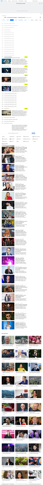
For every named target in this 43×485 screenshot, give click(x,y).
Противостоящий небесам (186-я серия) (10, 104)
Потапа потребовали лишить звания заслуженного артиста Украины (21, 222)
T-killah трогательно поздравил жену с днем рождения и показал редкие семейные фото (21, 176)
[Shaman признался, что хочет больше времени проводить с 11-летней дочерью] (21, 355)
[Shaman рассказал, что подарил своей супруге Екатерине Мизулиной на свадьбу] (35, 436)
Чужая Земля (6, 108)
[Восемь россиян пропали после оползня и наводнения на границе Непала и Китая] (21, 449)
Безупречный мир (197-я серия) (9, 34)
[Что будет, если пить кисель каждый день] (8, 409)
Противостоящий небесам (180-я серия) (10, 93)
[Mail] (1, 1)
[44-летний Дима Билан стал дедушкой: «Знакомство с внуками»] (8, 423)
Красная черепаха (7, 29)
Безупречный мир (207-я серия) (9, 53)
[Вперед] (41, 3)
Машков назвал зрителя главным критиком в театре (20, 277)
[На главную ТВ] (2, 1)
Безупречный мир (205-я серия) (9, 49)
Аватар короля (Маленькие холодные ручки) (11, 25)
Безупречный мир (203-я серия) (9, 45)
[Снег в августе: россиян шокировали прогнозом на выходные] (35, 382)
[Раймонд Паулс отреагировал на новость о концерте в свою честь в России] (8, 342)
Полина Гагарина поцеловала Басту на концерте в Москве (21, 305)
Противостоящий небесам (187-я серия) (10, 106)
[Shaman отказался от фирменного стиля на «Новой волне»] (8, 449)
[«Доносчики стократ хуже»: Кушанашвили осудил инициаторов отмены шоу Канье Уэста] (21, 436)
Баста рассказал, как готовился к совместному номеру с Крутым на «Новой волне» (21, 241)
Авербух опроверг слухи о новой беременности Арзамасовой (20, 296)
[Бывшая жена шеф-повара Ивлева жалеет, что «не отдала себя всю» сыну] (8, 463)
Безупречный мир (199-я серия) (9, 38)
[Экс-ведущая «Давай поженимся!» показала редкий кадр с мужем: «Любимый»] (21, 423)
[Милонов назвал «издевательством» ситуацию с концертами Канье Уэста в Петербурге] (35, 409)
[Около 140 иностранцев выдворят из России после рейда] (8, 355)
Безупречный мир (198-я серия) (9, 36)
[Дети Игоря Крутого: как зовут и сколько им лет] (35, 423)
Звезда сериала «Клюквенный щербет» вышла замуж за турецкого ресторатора (20, 157)
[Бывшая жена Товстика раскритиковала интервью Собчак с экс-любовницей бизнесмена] (21, 476)
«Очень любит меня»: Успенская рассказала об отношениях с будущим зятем (20, 185)
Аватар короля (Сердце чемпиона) (9, 23)
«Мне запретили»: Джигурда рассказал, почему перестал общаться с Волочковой (21, 148)
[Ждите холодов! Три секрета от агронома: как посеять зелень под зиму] (21, 463)
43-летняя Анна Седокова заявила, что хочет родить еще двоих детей (20, 194)
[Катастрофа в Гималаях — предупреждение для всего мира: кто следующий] (21, 342)
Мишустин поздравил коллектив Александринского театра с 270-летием (21, 167)
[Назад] (39, 3)
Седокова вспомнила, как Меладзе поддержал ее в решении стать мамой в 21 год (20, 324)
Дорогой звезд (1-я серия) (8, 123)
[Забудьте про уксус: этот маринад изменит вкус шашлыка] (8, 369)
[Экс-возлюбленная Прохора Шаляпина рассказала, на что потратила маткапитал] (21, 369)
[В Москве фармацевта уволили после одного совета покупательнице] (35, 476)
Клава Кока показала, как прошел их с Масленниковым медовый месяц (21, 287)
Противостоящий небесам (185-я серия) (10, 102)
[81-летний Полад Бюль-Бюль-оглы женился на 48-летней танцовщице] (21, 409)
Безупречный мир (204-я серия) (9, 47)
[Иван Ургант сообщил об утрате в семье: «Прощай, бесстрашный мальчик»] (35, 369)
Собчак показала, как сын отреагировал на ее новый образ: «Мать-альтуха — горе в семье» (21, 213)
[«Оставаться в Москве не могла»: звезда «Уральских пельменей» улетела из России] (35, 463)
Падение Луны (6, 84)
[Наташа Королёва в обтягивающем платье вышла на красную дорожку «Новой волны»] (35, 396)
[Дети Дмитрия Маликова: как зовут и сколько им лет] (8, 476)
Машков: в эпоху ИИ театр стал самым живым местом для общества (20, 250)
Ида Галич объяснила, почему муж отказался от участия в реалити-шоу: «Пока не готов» (21, 204)
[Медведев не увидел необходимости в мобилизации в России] (21, 382)
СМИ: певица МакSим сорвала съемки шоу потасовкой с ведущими (20, 259)
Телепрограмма (4, 15)
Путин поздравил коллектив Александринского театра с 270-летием (21, 268)
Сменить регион (28, 17)
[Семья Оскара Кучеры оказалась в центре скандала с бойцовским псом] (8, 382)
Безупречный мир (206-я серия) (9, 51)
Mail (1, 484)
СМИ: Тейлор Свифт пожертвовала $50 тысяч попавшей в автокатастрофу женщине (21, 231)
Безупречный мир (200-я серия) (9, 40)
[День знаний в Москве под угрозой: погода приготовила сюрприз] (35, 355)
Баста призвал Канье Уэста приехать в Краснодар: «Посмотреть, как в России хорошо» (20, 315)
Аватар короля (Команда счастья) (9, 27)
